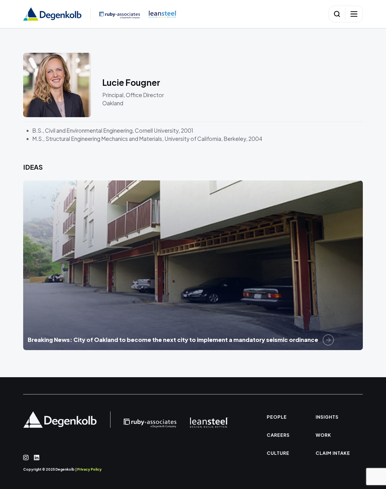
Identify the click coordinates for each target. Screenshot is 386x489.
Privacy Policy (89, 469)
